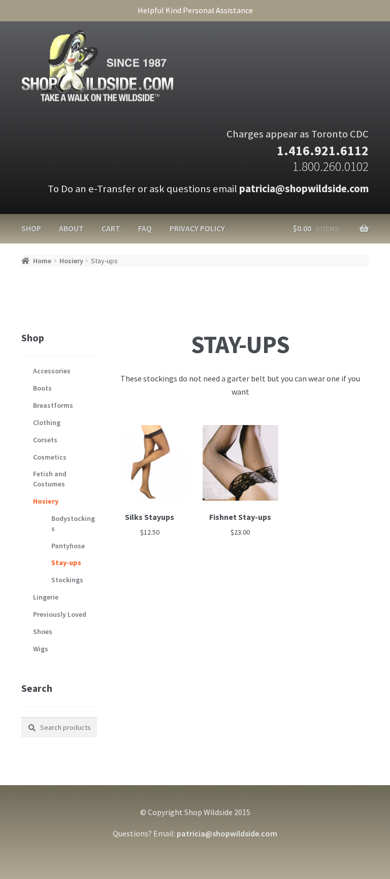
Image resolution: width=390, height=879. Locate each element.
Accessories (52, 370)
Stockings (67, 579)
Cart (111, 228)
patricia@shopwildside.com (304, 188)
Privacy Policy (197, 228)
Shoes (42, 631)
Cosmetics (50, 457)
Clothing (46, 422)
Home (42, 260)
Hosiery (71, 260)
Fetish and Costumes (50, 478)
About (71, 228)
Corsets (45, 439)
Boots (42, 388)
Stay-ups (66, 562)
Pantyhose (68, 545)
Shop (31, 228)
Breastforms (53, 405)
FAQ (145, 228)
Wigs (40, 648)
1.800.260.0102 (330, 166)
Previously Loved (59, 614)
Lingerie (45, 597)
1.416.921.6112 (323, 151)
